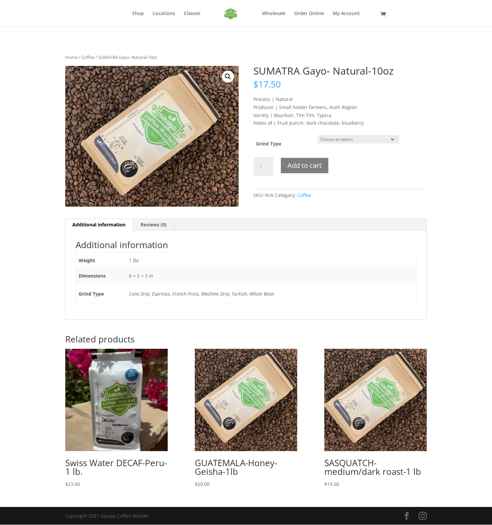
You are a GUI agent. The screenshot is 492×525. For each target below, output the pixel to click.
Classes (192, 13)
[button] (228, 77)
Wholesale (273, 13)
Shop (138, 13)
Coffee (87, 57)
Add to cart (305, 165)
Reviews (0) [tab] (154, 224)
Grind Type (268, 143)
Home (71, 57)
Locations (164, 13)
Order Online (309, 13)
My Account (346, 13)
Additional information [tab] (99, 224)
